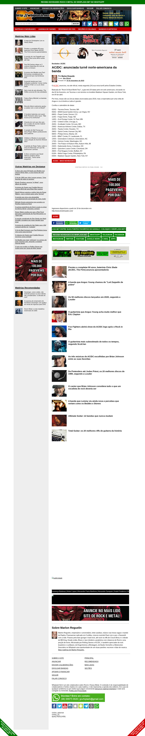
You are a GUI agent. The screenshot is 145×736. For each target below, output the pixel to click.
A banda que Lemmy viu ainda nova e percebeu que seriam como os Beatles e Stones (93, 402)
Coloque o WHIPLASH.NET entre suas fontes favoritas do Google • (104, 229)
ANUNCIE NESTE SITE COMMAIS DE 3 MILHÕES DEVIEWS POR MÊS (137, 728)
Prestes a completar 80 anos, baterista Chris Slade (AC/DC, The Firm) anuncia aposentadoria (35, 50)
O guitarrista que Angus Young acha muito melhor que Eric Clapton (94, 313)
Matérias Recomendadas (27, 288)
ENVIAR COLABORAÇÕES (53, 8)
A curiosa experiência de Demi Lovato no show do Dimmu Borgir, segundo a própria (31, 208)
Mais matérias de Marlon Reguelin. (71, 650)
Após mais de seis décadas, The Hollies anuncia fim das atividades (35, 91)
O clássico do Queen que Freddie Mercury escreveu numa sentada (29, 236)
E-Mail (105, 239)
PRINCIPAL (89, 658)
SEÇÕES (87, 29)
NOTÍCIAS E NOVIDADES (25, 29)
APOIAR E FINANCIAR (61, 672)
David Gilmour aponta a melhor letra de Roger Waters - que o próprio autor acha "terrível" (30, 193)
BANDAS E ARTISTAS (108, 29)
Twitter (69, 239)
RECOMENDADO (91, 661)
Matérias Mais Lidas (25, 36)
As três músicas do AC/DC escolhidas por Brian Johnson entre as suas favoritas (96, 357)
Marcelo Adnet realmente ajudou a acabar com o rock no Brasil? (35, 107)
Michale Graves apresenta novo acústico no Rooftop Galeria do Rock (30, 203)
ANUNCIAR (34, 8)
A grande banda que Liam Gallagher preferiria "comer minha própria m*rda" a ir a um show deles (35, 83)
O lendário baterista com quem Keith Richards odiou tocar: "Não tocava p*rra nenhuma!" (35, 115)
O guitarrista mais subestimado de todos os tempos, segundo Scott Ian (93, 343)
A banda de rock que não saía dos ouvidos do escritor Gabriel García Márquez (34, 123)
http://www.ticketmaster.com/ (62, 211)
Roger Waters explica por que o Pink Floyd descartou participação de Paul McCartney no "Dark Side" (30, 213)
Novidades (56, 63)
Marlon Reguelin (68, 76)
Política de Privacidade (77, 691)
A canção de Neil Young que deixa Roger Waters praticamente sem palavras (35, 131)
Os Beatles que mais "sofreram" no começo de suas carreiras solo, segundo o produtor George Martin (31, 241)
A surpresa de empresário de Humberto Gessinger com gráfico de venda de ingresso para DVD (35, 302)
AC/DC (63, 63)
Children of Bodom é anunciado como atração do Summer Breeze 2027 (35, 139)
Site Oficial (67, 78)
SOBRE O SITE (21, 8)
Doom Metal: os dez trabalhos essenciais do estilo (34, 309)
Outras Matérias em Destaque (30, 166)
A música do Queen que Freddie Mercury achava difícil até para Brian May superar (29, 188)
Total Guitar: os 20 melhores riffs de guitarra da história (95, 431)
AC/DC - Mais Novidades (64, 161)
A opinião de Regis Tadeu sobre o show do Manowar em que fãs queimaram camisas (35, 147)
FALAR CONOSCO (103, 8)
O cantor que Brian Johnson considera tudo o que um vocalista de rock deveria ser (94, 387)
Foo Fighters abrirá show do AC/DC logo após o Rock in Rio (95, 328)
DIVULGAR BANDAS (75, 8)
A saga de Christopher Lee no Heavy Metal (34, 41)
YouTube (80, 239)
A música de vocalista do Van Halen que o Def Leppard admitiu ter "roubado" (30, 226)
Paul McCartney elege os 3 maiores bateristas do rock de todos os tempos (34, 66)
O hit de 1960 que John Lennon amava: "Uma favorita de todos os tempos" (30, 178)
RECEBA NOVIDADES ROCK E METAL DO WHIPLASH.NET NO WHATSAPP (72, 2)
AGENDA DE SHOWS (47, 29)
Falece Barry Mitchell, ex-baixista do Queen (35, 99)
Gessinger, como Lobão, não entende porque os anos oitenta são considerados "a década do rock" (35, 294)
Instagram (58, 239)
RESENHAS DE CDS (66, 29)
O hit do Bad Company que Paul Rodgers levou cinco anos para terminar (31, 231)
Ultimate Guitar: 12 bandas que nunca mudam (90, 416)
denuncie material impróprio (105, 689)
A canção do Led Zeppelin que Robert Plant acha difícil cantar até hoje (34, 58)
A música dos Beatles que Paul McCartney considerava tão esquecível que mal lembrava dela (34, 75)
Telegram (107, 235)
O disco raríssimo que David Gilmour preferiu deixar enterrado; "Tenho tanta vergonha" (33, 156)
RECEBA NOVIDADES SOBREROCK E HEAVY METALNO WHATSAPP (7, 728)
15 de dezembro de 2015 (75, 80)
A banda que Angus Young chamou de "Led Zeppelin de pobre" (95, 283)
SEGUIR (90, 8)
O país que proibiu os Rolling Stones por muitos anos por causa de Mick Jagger (28, 247)
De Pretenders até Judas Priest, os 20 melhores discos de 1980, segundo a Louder (96, 372)
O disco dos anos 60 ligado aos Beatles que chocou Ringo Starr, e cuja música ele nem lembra (30, 172)
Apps (113, 239)
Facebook (119, 235)
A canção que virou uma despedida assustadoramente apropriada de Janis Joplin (30, 198)
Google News (93, 239)
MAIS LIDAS (89, 665)
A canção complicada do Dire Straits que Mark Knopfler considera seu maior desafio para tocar (30, 220)
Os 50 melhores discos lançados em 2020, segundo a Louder (94, 298)
